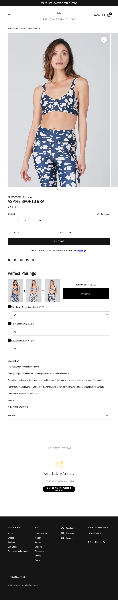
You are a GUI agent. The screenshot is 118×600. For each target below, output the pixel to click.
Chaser (11, 537)
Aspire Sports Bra (18, 323)
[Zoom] (104, 40)
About (10, 533)
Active (23, 29)
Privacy (38, 537)
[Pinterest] (22, 260)
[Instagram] (98, 542)
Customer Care (41, 533)
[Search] (103, 15)
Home (10, 29)
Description (13, 361)
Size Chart (12, 546)
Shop (16, 29)
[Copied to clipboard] (34, 260)
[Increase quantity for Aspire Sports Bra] (18, 232)
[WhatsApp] (28, 260)
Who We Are (14, 527)
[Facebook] (9, 260)
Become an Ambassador (18, 551)
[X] (16, 260)
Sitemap (38, 555)
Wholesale (39, 551)
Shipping (38, 546)
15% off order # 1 (95, 533)
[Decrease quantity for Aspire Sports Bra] (10, 232)
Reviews (11, 542)
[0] (108, 15)
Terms (37, 560)
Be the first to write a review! (59, 489)
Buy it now (59, 241)
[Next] (64, 189)
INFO (37, 527)
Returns (11, 415)
